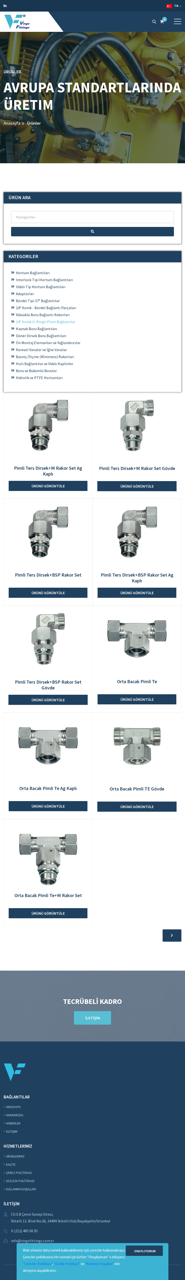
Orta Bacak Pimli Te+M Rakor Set (48, 895)
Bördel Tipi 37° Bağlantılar (38, 300)
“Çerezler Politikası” (37, 1263)
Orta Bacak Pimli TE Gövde (137, 789)
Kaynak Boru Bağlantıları (36, 328)
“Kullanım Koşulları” (99, 1263)
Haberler (13, 1123)
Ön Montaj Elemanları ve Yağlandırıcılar (48, 342)
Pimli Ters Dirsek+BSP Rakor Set (48, 575)
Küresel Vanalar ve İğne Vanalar (41, 349)
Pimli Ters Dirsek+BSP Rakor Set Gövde (48, 685)
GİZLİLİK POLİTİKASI (20, 1181)
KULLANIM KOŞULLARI (21, 1189)
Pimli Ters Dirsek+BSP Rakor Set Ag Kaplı (137, 578)
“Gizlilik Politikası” (67, 1263)
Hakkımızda (14, 1115)
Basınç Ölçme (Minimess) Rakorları (45, 356)
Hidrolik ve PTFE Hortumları (39, 377)
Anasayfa (12, 123)
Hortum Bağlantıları (33, 272)
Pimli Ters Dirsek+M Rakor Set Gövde (137, 468)
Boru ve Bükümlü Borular (36, 370)
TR (175, 6)
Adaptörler (25, 293)
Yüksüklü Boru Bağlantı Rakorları (43, 314)
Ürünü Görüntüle (48, 485)
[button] (177, 21)
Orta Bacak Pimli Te (137, 681)
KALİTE (11, 1164)
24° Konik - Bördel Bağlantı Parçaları (46, 307)
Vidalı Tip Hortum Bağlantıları (41, 286)
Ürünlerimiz (15, 1156)
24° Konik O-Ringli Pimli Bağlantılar (45, 321)
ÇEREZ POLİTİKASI (19, 1173)
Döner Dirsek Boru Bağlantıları (41, 335)
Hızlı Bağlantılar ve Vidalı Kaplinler (44, 363)
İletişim (11, 1131)
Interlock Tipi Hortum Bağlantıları (44, 279)
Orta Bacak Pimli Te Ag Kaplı (48, 788)
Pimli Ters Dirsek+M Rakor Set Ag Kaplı (48, 471)
